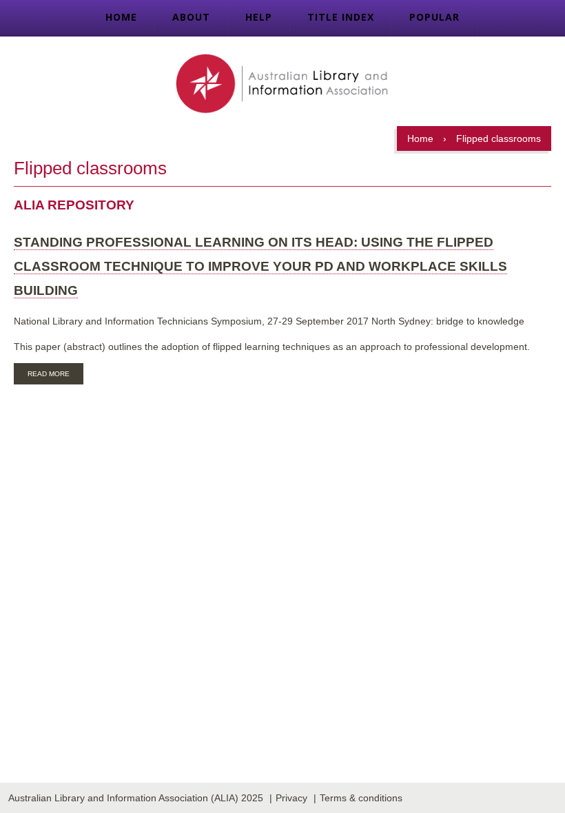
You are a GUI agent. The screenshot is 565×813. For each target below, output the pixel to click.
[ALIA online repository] (282, 84)
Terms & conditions (361, 797)
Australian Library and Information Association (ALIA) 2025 (135, 797)
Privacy (291, 797)
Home (121, 16)
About (191, 16)
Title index (340, 16)
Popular (434, 16)
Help (258, 16)
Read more (55, 375)
